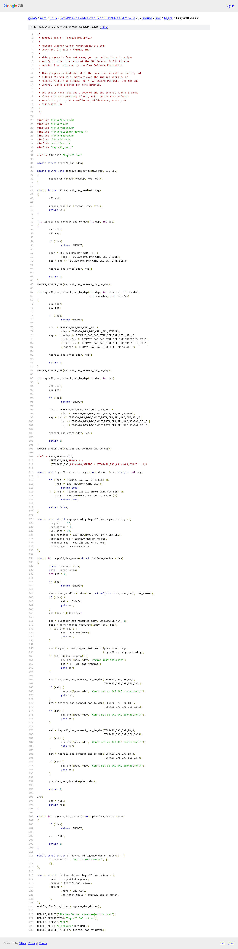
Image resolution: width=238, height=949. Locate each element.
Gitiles (22, 943)
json (231, 943)
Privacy (32, 943)
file (104, 27)
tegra (168, 18)
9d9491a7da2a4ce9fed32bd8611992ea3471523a (97, 18)
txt (222, 943)
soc (158, 18)
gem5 (32, 18)
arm (43, 18)
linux (53, 18)
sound (147, 18)
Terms (43, 943)
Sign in (230, 6)
